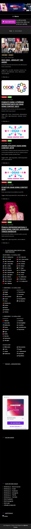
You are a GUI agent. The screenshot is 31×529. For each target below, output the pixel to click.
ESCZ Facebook (8, 499)
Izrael (6, 298)
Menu (16, 16)
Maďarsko (7, 353)
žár (26, 195)
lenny (16, 72)
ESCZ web (7, 503)
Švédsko (6, 309)
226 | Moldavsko (9, 272)
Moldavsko (7, 303)
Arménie (20, 320)
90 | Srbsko (21, 263)
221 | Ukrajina (8, 274)
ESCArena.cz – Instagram (11, 493)
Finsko (6, 294)
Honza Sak (10, 57)
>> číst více (5, 77)
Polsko (6, 305)
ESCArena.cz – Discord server (12, 486)
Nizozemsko (21, 347)
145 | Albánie (8, 283)
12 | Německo (22, 277)
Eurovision (16, 70)
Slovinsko (21, 353)
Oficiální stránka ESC (10, 505)
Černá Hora (21, 292)
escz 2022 (11, 70)
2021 (6, 114)
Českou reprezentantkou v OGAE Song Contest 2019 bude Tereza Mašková (15, 229)
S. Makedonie (22, 351)
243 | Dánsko (8, 270)
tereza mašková (5, 73)
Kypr (5, 331)
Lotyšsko (21, 325)
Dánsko (6, 329)
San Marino (21, 301)
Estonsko (21, 294)
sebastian (20, 116)
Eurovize (22, 70)
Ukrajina (6, 340)
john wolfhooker (10, 72)
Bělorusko (7, 347)
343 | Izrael (7, 259)
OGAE (9, 97)
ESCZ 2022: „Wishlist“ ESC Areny (12, 61)
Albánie (6, 320)
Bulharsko (7, 325)
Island (6, 351)
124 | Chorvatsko (23, 259)
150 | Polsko (7, 281)
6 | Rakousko (22, 279)
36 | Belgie (21, 272)
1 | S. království (22, 281)
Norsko (6, 336)
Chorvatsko (7, 296)
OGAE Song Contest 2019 (11, 195)
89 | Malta (21, 266)
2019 (6, 239)
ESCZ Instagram (8, 501)
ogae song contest (12, 116)
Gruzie (20, 296)
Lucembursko (22, 327)
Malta (6, 334)
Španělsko (21, 355)
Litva (5, 301)
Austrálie (7, 323)
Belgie (6, 292)
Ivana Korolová (15, 114)
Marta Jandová (23, 114)
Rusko (20, 349)
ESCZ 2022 (4, 55)
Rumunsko (7, 338)
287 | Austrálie (8, 263)
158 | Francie (8, 279)
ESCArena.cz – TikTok (10, 495)
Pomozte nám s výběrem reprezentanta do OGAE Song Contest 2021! (13, 104)
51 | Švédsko (22, 270)
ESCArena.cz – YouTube (10, 497)
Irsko (5, 349)
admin (9, 143)
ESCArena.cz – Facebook (11, 491)
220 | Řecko (7, 277)
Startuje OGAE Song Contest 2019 (15, 188)
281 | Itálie (7, 266)
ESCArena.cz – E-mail (9, 489)
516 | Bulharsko (8, 257)
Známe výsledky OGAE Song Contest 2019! (14, 146)
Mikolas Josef (22, 72)
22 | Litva (21, 274)
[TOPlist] (5, 516)
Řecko (6, 307)
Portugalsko (21, 298)
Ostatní (11, 55)
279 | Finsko (7, 268)
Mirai (3, 116)
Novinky (4, 97)
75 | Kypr (21, 268)
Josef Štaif (10, 99)
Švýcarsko (21, 329)
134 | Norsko (22, 257)
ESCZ (6, 70)
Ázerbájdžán (21, 323)
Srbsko (6, 312)
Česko (9, 114)
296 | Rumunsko (8, 261)
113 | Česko (21, 261)
